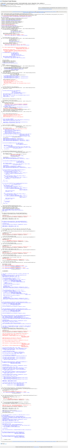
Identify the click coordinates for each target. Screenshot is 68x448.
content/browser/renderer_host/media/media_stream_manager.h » (46, 11)
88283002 (3, 4)
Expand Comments (26, 12)
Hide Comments (41, 12)
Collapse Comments (34, 12)
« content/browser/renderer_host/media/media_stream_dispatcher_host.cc (23, 11)
